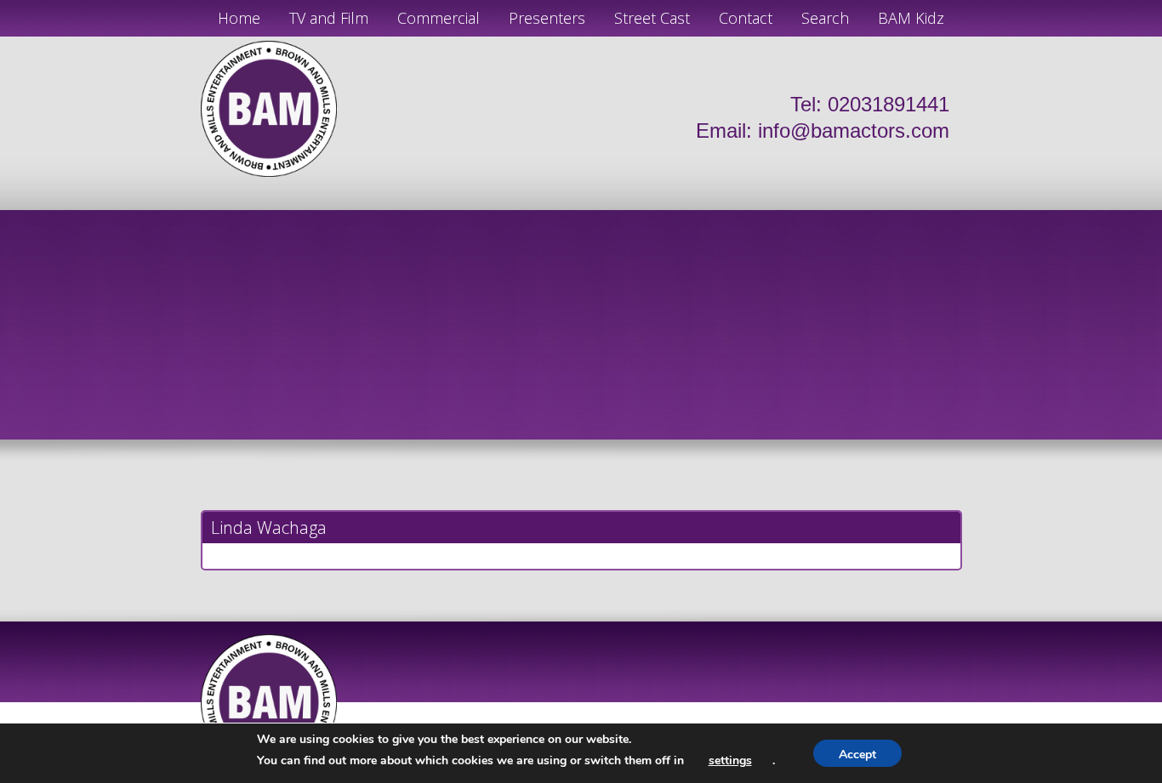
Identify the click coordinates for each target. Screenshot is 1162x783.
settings (730, 760)
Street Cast (652, 18)
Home (239, 18)
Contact (745, 18)
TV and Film (328, 18)
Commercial (438, 18)
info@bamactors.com (853, 130)
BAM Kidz (911, 18)
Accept (857, 754)
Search (825, 18)
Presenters (547, 18)
